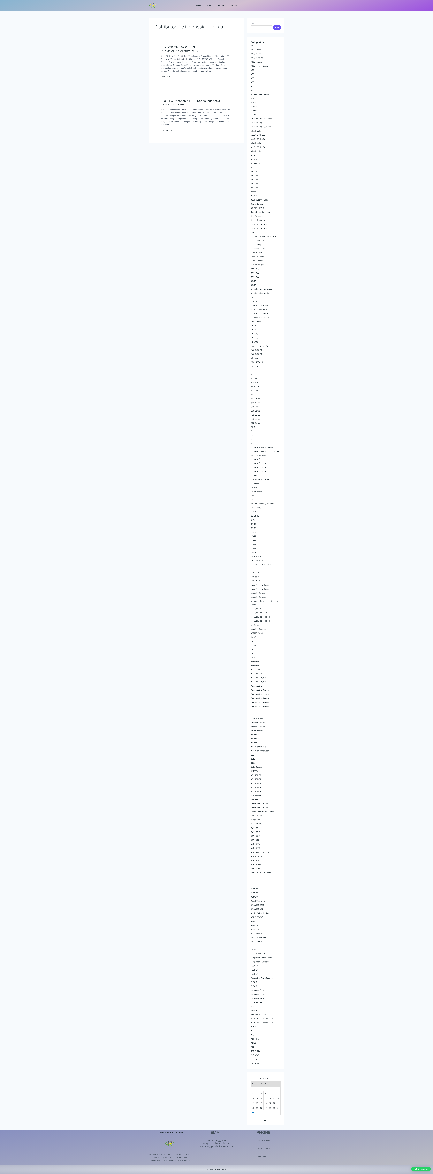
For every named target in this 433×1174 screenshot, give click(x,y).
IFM (252, 431)
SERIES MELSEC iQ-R (260, 852)
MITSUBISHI (256, 609)
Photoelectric (256, 686)
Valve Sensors (257, 1010)
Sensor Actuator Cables (261, 803)
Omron (253, 645)
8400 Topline (256, 62)
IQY (252, 500)
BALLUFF (254, 175)
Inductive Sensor (258, 459)
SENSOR (254, 799)
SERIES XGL (256, 868)
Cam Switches (257, 216)
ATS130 (254, 155)
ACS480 (254, 106)
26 (261, 1108)
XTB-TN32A (185, 51)
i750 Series (255, 419)
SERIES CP (255, 832)
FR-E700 (254, 342)
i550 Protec (256, 407)
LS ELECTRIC (256, 573)
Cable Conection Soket (260, 212)
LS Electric (255, 577)
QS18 (253, 759)
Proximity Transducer (260, 751)
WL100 (253, 1043)
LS (162, 51)
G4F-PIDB (255, 366)
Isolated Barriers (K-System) (262, 504)
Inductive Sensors (258, 463)
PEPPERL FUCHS (258, 674)
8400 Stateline (257, 58)
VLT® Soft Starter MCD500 (262, 1018)
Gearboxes (255, 382)
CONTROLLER (257, 261)
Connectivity (256, 244)
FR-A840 (254, 334)
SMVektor (255, 929)
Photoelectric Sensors (260, 690)
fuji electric (255, 358)
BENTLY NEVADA (258, 208)
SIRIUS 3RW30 (257, 917)
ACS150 (254, 98)
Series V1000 (256, 856)
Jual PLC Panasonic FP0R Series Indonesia (190, 101)
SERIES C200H (257, 824)
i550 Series (255, 411)
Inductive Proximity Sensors (262, 447)
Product (221, 5)
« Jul (264, 1120)
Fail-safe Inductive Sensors (262, 313)
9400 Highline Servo (259, 66)
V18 (252, 1006)
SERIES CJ (255, 828)
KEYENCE (255, 512)
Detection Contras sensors (262, 289)
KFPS (253, 520)
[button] (421, 1169)
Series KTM (255, 844)
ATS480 (254, 159)
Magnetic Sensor (258, 593)
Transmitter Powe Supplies (262, 978)
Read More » (166, 76)
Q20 (252, 755)
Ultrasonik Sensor (258, 998)
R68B (253, 763)
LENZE (253, 536)
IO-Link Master (257, 491)
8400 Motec (256, 50)
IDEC (253, 427)
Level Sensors (256, 556)
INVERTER (255, 483)
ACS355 (254, 102)
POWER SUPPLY (257, 718)
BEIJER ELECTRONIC (259, 200)
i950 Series (255, 423)
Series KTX (255, 848)
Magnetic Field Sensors (260, 585)
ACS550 (254, 110)
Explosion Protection (259, 305)
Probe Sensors (257, 730)
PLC (177, 51)
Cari (252, 24)
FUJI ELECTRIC (257, 350)
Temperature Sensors (260, 962)
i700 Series (255, 415)
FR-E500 (254, 338)
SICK (253, 876)
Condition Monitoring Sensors (263, 236)
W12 (252, 1031)
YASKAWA (255, 1055)
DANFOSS (255, 269)
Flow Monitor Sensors (260, 317)
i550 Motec (255, 403)
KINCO (253, 524)
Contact (233, 5)
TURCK (254, 982)
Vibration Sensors (258, 1014)
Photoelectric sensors (260, 694)
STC (252, 945)
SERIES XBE (256, 860)
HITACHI (254, 390)
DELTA (253, 281)
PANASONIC (166, 104)
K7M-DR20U (256, 508)
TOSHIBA (254, 966)
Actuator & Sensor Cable (261, 119)
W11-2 (253, 1027)
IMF (252, 443)
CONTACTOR (256, 252)
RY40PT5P (255, 771)
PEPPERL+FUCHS (258, 678)
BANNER (254, 192)
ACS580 (254, 115)
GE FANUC (255, 378)
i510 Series (255, 399)
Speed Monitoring (258, 937)
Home (198, 5)
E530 (253, 297)
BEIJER (254, 196)
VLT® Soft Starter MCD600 (262, 1023)
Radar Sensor (256, 767)
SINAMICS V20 (257, 909)
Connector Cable (258, 248)
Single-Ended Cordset (260, 913)
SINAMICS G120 (257, 905)
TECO (253, 949)
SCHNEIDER (256, 775)
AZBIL (253, 167)
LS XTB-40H (169, 51)
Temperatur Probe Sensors (262, 958)
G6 (252, 370)
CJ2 (252, 232)
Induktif (254, 475)
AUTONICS (255, 163)
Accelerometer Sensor (260, 94)
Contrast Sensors (258, 257)
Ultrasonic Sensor (258, 990)
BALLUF (254, 171)
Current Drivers (257, 265)
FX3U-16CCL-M (257, 362)
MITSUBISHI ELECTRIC (260, 613)
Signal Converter (258, 901)
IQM (252, 495)
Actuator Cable (257, 123)
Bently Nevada (257, 204)
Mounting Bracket (258, 629)
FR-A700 (254, 325)
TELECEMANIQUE (258, 954)
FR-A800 (254, 330)
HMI (252, 394)
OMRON (254, 637)
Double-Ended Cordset (260, 293)
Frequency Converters (260, 346)
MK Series (255, 625)
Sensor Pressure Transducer (262, 812)
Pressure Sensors (258, 722)
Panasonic (255, 661)
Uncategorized (257, 1002)
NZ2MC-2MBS (257, 633)
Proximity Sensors (258, 747)
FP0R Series (256, 321)
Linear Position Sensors (261, 564)
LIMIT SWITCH (257, 560)
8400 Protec (256, 54)
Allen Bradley (256, 131)
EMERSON (255, 301)
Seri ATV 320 (256, 816)
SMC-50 (254, 925)
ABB (252, 70)
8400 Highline (257, 46)
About (209, 5)
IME (252, 439)
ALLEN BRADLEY (258, 135)
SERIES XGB (256, 864)
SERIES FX (255, 840)
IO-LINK (254, 487)
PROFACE (255, 734)
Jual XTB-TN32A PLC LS (178, 47)
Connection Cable (258, 240)
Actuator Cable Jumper (261, 127)
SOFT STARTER (257, 933)
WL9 (252, 1047)
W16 (252, 1035)
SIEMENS (254, 889)
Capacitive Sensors (259, 220)
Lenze (253, 532)
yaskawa (254, 1059)
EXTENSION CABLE (259, 309)
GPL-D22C (255, 386)
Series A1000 (256, 820)
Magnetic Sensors (258, 597)
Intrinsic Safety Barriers (260, 479)
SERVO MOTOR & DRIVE (261, 872)
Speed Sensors (257, 941)
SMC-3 (254, 921)
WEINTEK (255, 1039)
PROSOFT (255, 743)
